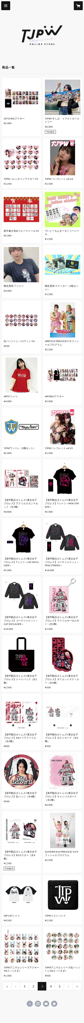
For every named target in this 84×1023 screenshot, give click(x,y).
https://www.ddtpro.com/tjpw (54, 1004)
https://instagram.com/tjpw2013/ (38, 1004)
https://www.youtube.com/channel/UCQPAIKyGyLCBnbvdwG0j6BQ (46, 1004)
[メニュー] (5, 5)
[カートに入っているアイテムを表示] (78, 5)
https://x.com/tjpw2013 (30, 1004)
